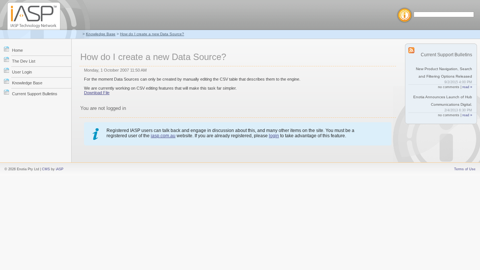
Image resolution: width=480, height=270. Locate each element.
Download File (97, 92)
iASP (59, 169)
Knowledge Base (101, 34)
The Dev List (23, 61)
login (274, 135)
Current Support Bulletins (34, 94)
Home (17, 50)
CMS (46, 169)
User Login (22, 72)
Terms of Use (465, 169)
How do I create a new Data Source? (152, 34)
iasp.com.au (163, 135)
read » (467, 87)
